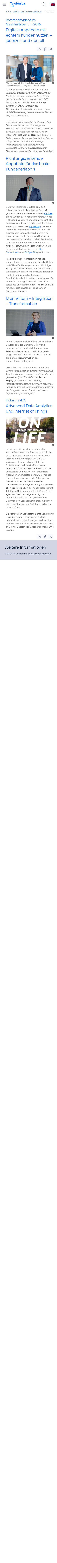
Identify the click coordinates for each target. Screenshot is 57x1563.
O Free (48, 213)
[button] (39, 49)
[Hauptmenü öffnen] (4, 4)
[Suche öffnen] (43, 4)
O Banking (35, 226)
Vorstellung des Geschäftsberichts (33, 553)
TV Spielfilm (31, 252)
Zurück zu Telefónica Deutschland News (24, 11)
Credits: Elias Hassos (35, 85)
